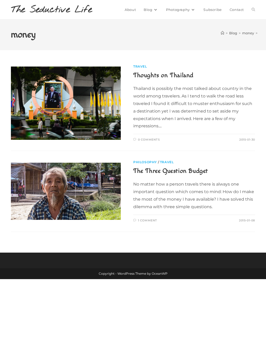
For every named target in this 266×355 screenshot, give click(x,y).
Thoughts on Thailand (163, 75)
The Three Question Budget (170, 171)
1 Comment (147, 220)
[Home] (222, 33)
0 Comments (149, 139)
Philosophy (145, 162)
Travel (140, 66)
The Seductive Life (51, 9)
